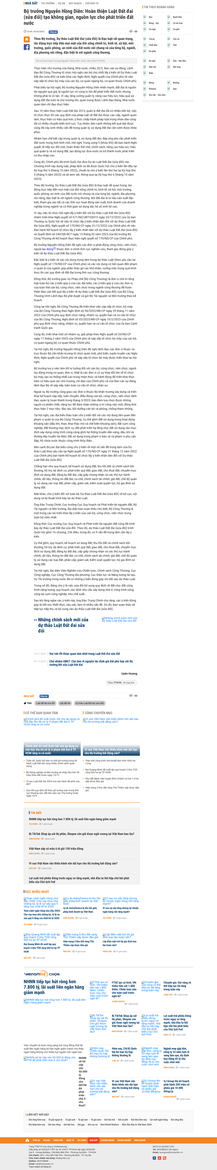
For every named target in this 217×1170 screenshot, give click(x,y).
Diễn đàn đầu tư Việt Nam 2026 (137, 1125)
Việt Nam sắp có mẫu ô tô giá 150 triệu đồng (56, 849)
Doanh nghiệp (170, 1097)
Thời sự (115, 1061)
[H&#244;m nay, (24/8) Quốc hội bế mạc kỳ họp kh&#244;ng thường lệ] (100, 1054)
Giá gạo (81, 1125)
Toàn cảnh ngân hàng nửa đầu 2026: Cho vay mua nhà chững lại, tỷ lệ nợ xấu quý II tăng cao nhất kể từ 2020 (42, 914)
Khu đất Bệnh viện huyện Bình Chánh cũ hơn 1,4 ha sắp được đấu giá (112, 780)
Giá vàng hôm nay (37, 1120)
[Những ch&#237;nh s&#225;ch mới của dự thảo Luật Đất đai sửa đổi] (115, 631)
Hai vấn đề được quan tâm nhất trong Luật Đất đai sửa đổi (85, 654)
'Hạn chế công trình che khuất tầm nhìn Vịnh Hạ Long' (110, 762)
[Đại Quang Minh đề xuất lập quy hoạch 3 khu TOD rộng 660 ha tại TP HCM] (42, 937)
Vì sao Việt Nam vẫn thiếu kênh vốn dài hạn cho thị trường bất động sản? (111, 751)
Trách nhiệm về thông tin (40, 1167)
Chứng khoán (118, 1001)
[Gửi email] (135, 31)
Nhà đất (31, 3)
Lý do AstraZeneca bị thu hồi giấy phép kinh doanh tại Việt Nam (80, 910)
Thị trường (48, 3)
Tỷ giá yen (83, 1120)
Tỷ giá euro (96, 1120)
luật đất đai (65, 703)
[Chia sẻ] (27, 47)
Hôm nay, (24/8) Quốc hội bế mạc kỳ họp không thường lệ (124, 1052)
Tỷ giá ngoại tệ (55, 1120)
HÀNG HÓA (58, 1140)
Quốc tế (167, 1035)
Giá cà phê (123, 1120)
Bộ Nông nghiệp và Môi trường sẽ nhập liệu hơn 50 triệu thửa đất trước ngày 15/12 (52, 774)
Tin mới (36, 813)
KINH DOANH (140, 1140)
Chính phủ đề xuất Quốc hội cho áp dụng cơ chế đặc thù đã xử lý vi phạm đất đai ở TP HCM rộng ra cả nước (51, 749)
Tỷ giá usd (70, 1120)
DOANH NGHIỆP (124, 1140)
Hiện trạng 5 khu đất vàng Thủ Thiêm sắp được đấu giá (112, 789)
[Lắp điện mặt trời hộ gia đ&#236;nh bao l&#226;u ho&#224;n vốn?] (121, 936)
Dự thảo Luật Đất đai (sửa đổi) (90, 703)
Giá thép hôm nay (37, 1125)
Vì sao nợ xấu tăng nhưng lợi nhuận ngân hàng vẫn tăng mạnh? (121, 910)
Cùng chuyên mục (99, 713)
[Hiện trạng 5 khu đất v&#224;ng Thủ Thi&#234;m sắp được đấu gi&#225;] (81, 936)
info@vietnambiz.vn (44, 1164)
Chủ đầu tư (91, 3)
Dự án (61, 3)
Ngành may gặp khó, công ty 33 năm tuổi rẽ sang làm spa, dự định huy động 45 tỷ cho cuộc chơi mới (176, 1055)
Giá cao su (93, 1125)
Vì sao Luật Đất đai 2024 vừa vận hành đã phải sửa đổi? (53, 783)
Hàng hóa (107, 951)
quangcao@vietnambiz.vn (171, 1152)
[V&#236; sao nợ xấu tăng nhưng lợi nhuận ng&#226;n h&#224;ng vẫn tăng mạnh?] (121, 901)
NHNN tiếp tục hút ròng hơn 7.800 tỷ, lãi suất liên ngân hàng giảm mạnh (72, 819)
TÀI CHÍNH (81, 1140)
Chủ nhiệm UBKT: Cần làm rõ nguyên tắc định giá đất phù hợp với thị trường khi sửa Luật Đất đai (91, 663)
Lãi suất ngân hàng (159, 1120)
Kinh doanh (34, 839)
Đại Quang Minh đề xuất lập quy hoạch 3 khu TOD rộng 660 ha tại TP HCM (111, 771)
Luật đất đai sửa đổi (45, 703)
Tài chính (33, 824)
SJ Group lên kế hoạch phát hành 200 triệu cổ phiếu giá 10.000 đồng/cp (177, 1086)
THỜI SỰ (36, 1140)
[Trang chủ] (27, 39)
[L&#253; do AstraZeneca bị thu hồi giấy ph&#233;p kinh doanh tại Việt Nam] (81, 901)
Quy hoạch (75, 3)
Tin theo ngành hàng (159, 7)
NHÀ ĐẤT (93, 1140)
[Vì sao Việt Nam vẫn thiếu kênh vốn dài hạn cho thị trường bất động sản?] (111, 737)
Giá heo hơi (109, 1120)
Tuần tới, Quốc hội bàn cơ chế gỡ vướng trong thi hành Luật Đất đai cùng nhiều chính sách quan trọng (51, 763)
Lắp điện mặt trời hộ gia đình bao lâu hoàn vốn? (119, 943)
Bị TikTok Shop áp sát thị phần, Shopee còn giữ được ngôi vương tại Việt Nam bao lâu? (81, 834)
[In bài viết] (131, 31)
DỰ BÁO (46, 1140)
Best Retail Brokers (110, 1125)
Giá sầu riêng (54, 1125)
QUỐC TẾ (70, 1140)
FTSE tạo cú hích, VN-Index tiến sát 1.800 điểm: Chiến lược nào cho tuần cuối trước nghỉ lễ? (124, 989)
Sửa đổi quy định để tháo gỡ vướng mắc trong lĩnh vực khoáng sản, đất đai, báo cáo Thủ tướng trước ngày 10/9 (52, 793)
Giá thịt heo (69, 1125)
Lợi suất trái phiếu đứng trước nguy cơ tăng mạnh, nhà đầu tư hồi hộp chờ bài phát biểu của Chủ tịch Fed (79, 880)
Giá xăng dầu (177, 1120)
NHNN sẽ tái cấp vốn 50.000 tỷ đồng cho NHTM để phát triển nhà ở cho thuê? (83, 1081)
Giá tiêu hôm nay (139, 1120)
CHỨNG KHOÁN (107, 1140)
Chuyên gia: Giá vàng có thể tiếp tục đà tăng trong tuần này (177, 986)
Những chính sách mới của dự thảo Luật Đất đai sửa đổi (63, 625)
